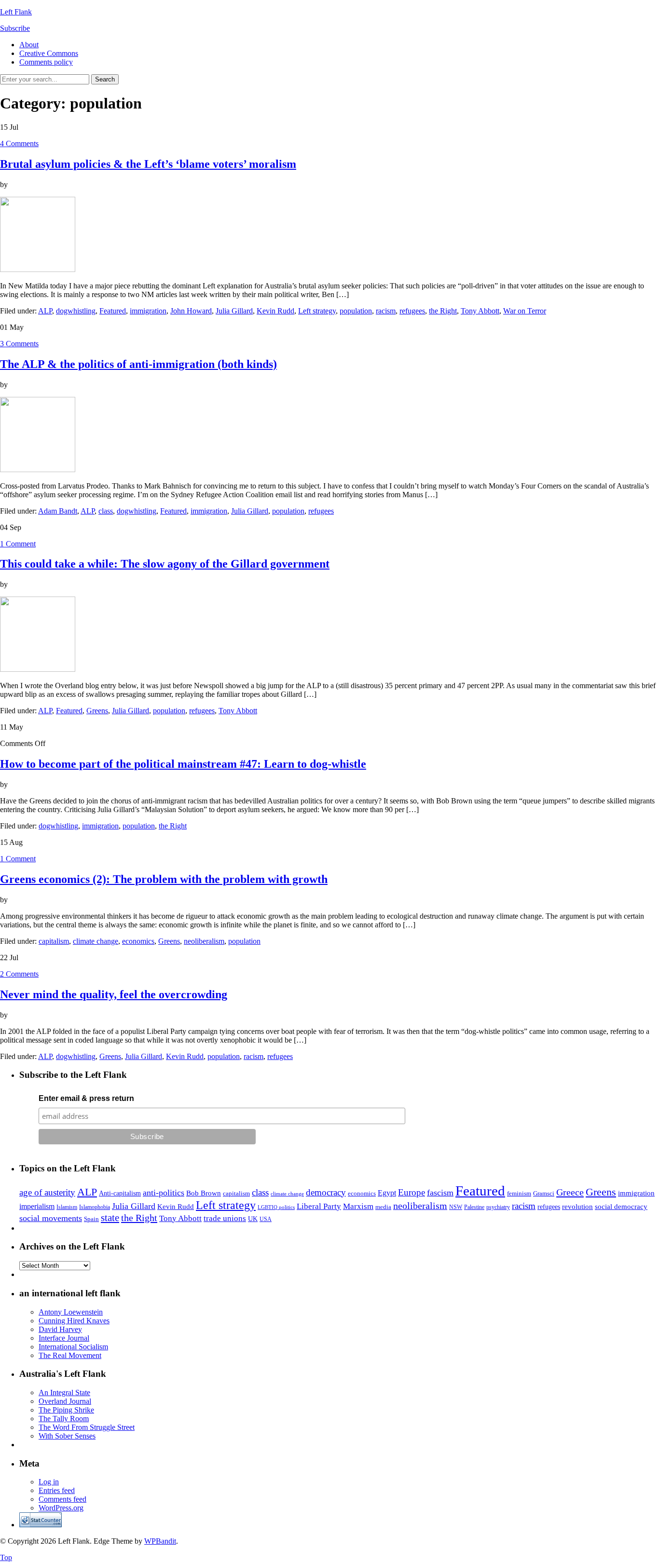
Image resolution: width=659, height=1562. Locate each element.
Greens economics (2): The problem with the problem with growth (164, 879)
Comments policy (46, 62)
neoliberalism (204, 941)
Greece (570, 1192)
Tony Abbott (480, 311)
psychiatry (498, 1207)
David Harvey (60, 1329)
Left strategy (317, 311)
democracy (326, 1192)
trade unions (225, 1218)
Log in (49, 1482)
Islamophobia (94, 1207)
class (105, 511)
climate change (95, 941)
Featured (112, 311)
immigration (148, 311)
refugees (412, 311)
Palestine (474, 1207)
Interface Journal (64, 1338)
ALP (45, 311)
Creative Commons (48, 53)
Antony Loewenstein (71, 1312)
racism (386, 311)
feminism (519, 1193)
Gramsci (543, 1193)
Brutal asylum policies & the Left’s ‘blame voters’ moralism (148, 164)
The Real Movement (70, 1355)
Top (6, 1557)
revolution (577, 1206)
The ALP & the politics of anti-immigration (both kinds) (138, 364)
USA (266, 1219)
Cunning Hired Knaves (74, 1321)
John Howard (191, 311)
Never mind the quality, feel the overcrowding (113, 994)
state (110, 1217)
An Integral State (64, 1392)
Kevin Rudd (275, 311)
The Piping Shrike (66, 1410)
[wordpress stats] (40, 1525)
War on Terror (524, 311)
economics (138, 941)
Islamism (66, 1207)
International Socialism (73, 1347)
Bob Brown (203, 1193)
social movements (50, 1218)
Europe (411, 1192)
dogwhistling (76, 311)
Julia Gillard (234, 311)
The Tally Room (64, 1418)
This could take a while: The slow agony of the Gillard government (165, 563)
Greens (97, 710)
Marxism (358, 1206)
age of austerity (47, 1192)
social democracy (621, 1206)
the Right (443, 311)
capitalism (54, 941)
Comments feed (62, 1499)
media (383, 1206)
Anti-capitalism (120, 1193)
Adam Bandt (57, 511)
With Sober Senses (67, 1436)
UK (253, 1218)
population (356, 311)
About (29, 45)
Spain (91, 1218)
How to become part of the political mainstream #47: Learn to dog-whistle (183, 764)
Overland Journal (65, 1401)
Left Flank (16, 12)
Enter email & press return (86, 1098)
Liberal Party (319, 1206)
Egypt (387, 1193)
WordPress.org (61, 1508)
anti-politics (163, 1192)
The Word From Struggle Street (87, 1427)
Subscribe (15, 28)
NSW (455, 1207)
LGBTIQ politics (276, 1207)
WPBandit (160, 1541)
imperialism (37, 1206)
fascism (440, 1192)
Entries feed (57, 1490)
